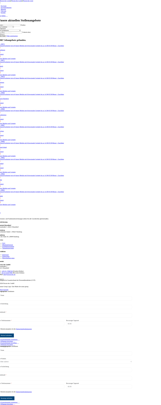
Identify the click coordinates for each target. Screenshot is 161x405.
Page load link (4, 290)
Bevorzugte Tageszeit (72, 320)
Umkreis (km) (26, 32)
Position (23, 25)
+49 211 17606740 (7, 271)
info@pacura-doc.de (9, 274)
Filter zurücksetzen (12, 36)
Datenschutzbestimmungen (24, 329)
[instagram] (1, 278)
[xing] (3, 278)
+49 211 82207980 (6, 273)
